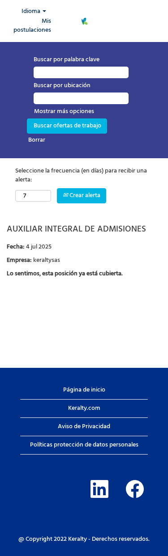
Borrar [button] (36, 140)
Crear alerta (84, 195)
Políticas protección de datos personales (84, 445)
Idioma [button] (32, 11)
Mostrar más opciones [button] (64, 111)
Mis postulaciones (32, 26)
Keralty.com (84, 408)
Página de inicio (84, 390)
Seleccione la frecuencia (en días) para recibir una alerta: (81, 176)
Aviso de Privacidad (84, 426)
